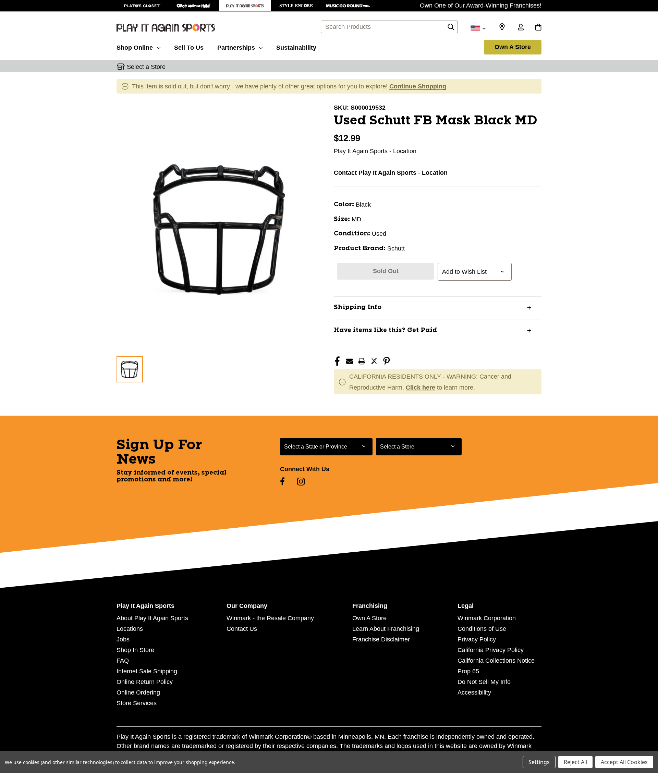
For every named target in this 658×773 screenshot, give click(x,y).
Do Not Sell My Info (484, 681)
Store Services (137, 703)
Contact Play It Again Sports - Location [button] (391, 172)
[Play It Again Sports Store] (245, 5)
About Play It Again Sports (152, 618)
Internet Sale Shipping (147, 671)
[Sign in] (520, 28)
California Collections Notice (496, 660)
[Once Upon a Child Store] (193, 5)
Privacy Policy (477, 639)
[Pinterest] (386, 361)
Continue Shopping (417, 86)
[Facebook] (337, 361)
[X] (374, 361)
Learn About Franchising (385, 628)
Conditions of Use (482, 628)
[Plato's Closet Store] (142, 5)
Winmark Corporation (487, 618)
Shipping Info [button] (357, 307)
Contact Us (242, 628)
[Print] (361, 361)
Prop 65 (468, 671)
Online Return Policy (145, 681)
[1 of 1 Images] (130, 369)
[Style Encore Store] (296, 5)
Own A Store (513, 47)
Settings (539, 762)
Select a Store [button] (146, 66)
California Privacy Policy (491, 650)
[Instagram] (301, 481)
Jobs (123, 639)
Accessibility (474, 692)
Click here (420, 387)
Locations (130, 628)
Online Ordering (138, 692)
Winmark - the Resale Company (270, 618)
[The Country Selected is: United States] (478, 28)
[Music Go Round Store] (348, 5)
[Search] (451, 29)
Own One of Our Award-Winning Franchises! (480, 5)
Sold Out (386, 271)
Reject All (575, 762)
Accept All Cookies (624, 762)
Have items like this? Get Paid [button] (385, 330)
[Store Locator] (502, 27)
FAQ (123, 660)
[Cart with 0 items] (538, 28)
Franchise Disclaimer (381, 639)
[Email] (349, 361)
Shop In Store (135, 650)
